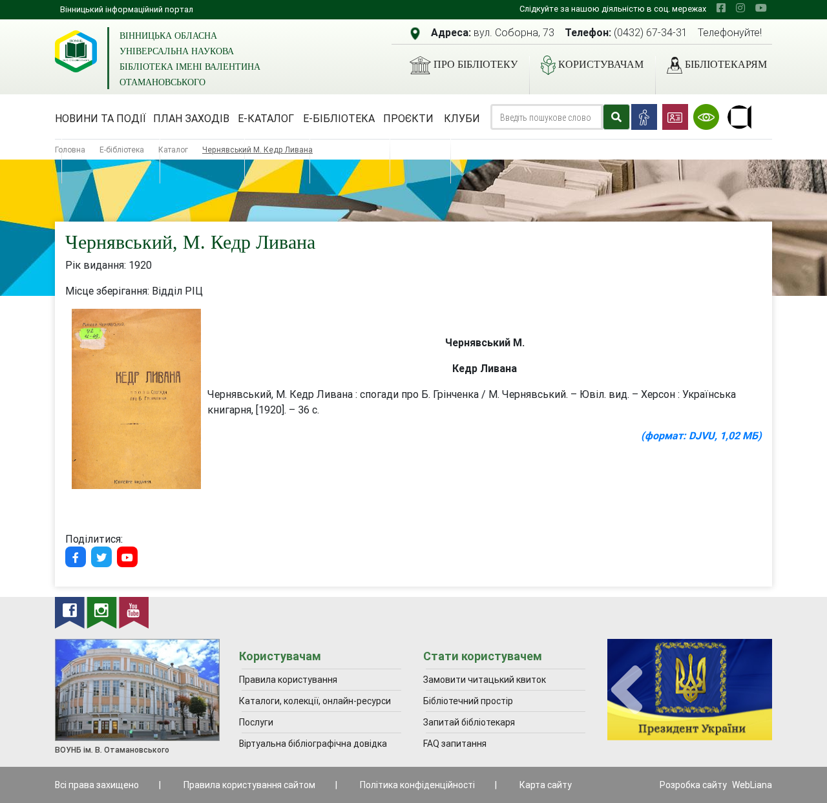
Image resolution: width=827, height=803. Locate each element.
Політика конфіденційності (417, 785)
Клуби (462, 118)
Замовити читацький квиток (484, 679)
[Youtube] (127, 557)
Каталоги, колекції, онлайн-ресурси (315, 701)
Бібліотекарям (726, 64)
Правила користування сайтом (249, 785)
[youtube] (761, 8)
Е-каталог (266, 118)
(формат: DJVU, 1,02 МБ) (701, 435)
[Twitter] (101, 557)
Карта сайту (545, 785)
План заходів (191, 118)
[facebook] (721, 8)
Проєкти (408, 118)
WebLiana (752, 785)
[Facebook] (75, 557)
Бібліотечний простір (468, 701)
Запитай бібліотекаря (469, 722)
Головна (70, 149)
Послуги (256, 722)
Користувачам (601, 64)
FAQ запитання (455, 743)
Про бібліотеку (476, 64)
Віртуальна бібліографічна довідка (313, 743)
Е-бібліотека (339, 118)
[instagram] (740, 8)
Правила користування (288, 679)
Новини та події (100, 118)
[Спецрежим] (706, 117)
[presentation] (626, 690)
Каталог (173, 149)
